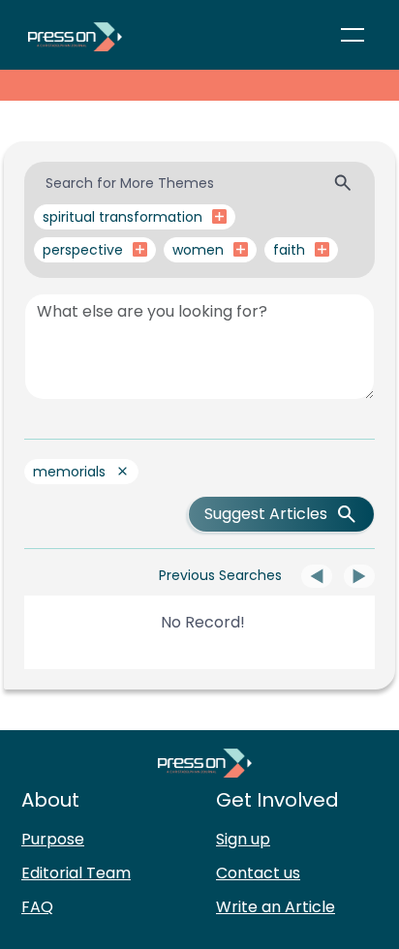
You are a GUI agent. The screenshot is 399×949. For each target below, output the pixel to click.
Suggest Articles (265, 514)
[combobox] (199, 183)
